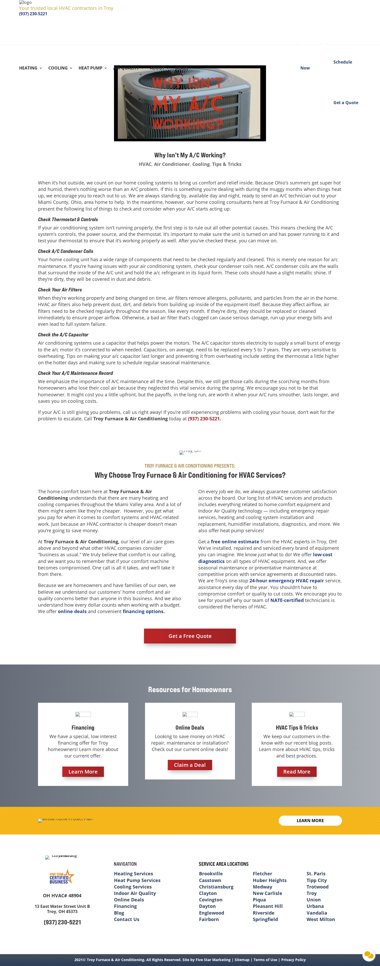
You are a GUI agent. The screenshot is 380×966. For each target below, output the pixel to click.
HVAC (145, 164)
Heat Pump (90, 68)
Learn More (83, 771)
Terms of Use (265, 959)
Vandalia (317, 913)
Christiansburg (216, 887)
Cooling (58, 68)
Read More (296, 771)
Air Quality (126, 68)
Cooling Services (133, 887)
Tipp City (317, 880)
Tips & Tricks (226, 164)
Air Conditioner (172, 164)
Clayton (208, 893)
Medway (262, 887)
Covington (211, 900)
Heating (28, 68)
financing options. (144, 611)
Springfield (265, 919)
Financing (125, 906)
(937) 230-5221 (33, 14)
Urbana (315, 906)
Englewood (211, 913)
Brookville (211, 873)
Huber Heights (270, 880)
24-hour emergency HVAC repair (286, 580)
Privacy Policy (293, 959)
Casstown (210, 880)
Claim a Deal (190, 764)
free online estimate (235, 541)
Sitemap (242, 959)
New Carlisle (267, 893)
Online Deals (129, 900)
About (157, 68)
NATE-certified (287, 600)
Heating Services (133, 873)
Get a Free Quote (190, 635)
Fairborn (209, 919)
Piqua (259, 900)
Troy (312, 893)
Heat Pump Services (137, 880)
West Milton (321, 919)
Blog (119, 913)
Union (314, 900)
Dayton (207, 906)
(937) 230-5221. (204, 418)
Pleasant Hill (268, 906)
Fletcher (262, 873)
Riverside (264, 913)
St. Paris (316, 873)
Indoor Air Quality (135, 893)
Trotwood (318, 887)
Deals (181, 68)
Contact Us (126, 919)
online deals (72, 611)
